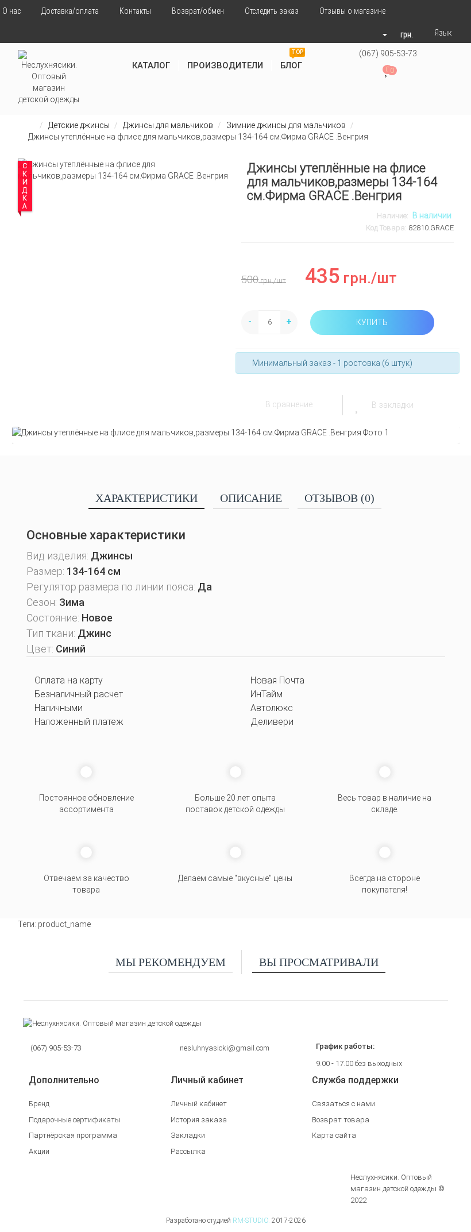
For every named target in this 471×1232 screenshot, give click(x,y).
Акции (39, 1151)
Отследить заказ (272, 11)
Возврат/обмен (198, 11)
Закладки (188, 1135)
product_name (64, 924)
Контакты (135, 11)
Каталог (151, 65)
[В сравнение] (251, 404)
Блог (291, 61)
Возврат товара (340, 1119)
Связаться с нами (343, 1103)
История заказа (199, 1119)
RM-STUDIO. (251, 1220)
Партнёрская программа (73, 1135)
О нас (11, 11)
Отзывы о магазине (352, 11)
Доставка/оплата (70, 11)
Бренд (39, 1103)
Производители (225, 65)
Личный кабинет (199, 1103)
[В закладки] (358, 405)
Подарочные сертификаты (75, 1119)
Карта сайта (334, 1135)
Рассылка (188, 1151)
